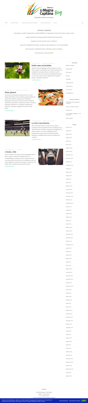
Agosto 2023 (69, 248)
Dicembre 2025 (69, 155)
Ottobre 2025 (69, 161)
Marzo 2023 (68, 265)
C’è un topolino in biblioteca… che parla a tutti (73, 114)
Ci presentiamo (14, 22)
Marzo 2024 (68, 224)
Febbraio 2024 (69, 227)
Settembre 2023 (69, 244)
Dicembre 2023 (69, 234)
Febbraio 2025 (69, 186)
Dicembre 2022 (69, 275)
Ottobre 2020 (69, 365)
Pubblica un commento (48, 63)
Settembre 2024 (69, 203)
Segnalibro (68, 79)
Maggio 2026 (69, 137)
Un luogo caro (69, 110)
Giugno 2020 (69, 376)
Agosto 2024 (69, 206)
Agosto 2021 (68, 331)
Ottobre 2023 (69, 241)
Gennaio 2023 (69, 272)
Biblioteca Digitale (70, 65)
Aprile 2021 (68, 344)
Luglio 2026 (68, 130)
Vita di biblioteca (69, 93)
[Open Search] (82, 22)
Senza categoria (18, 64)
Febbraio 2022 (69, 310)
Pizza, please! (10, 92)
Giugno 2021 (69, 338)
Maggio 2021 (69, 341)
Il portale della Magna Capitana (29, 22)
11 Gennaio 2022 (36, 63)
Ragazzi (67, 75)
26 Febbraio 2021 (9, 90)
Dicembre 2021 (69, 317)
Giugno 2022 (69, 296)
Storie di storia (69, 86)
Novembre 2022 (69, 279)
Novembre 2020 (69, 362)
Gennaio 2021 (69, 355)
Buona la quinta (69, 118)
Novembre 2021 (69, 320)
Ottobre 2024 (69, 199)
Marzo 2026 (68, 144)
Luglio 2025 (68, 168)
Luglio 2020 (68, 372)
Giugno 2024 (69, 213)
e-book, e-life (10, 152)
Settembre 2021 (69, 327)
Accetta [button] (83, 400)
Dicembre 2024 (69, 192)
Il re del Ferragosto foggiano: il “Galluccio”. (73, 103)
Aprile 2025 (68, 179)
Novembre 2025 (69, 158)
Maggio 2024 (69, 217)
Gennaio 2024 (69, 231)
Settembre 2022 (69, 286)
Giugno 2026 (69, 134)
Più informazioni (63, 400)
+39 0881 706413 (46, 394)
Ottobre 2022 (69, 282)
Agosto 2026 (69, 127)
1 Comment (19, 149)
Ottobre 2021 (69, 324)
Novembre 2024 (69, 196)
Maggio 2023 (69, 258)
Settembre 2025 (69, 165)
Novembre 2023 (69, 237)
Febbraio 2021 (69, 351)
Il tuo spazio (68, 72)
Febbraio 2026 (69, 148)
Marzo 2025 (68, 182)
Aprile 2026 (68, 141)
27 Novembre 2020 (10, 149)
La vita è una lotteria (40, 123)
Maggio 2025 (69, 175)
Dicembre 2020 (69, 358)
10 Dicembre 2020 (36, 120)
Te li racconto (9, 66)
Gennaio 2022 (69, 313)
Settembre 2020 (69, 369)
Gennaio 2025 (69, 189)
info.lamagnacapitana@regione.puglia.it (45, 397)
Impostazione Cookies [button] (74, 400)
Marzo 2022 (68, 307)
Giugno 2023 (69, 255)
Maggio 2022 (69, 300)
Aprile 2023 (68, 262)
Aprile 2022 (68, 303)
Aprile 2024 (68, 220)
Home (6, 22)
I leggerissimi (9, 64)
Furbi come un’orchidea (41, 65)
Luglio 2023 (68, 251)
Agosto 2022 (69, 289)
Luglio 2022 (68, 293)
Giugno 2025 (69, 172)
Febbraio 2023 (69, 268)
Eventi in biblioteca (46, 22)
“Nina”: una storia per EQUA (72, 106)
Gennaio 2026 (69, 151)
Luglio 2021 (68, 334)
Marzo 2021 (68, 348)
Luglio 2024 (68, 210)
